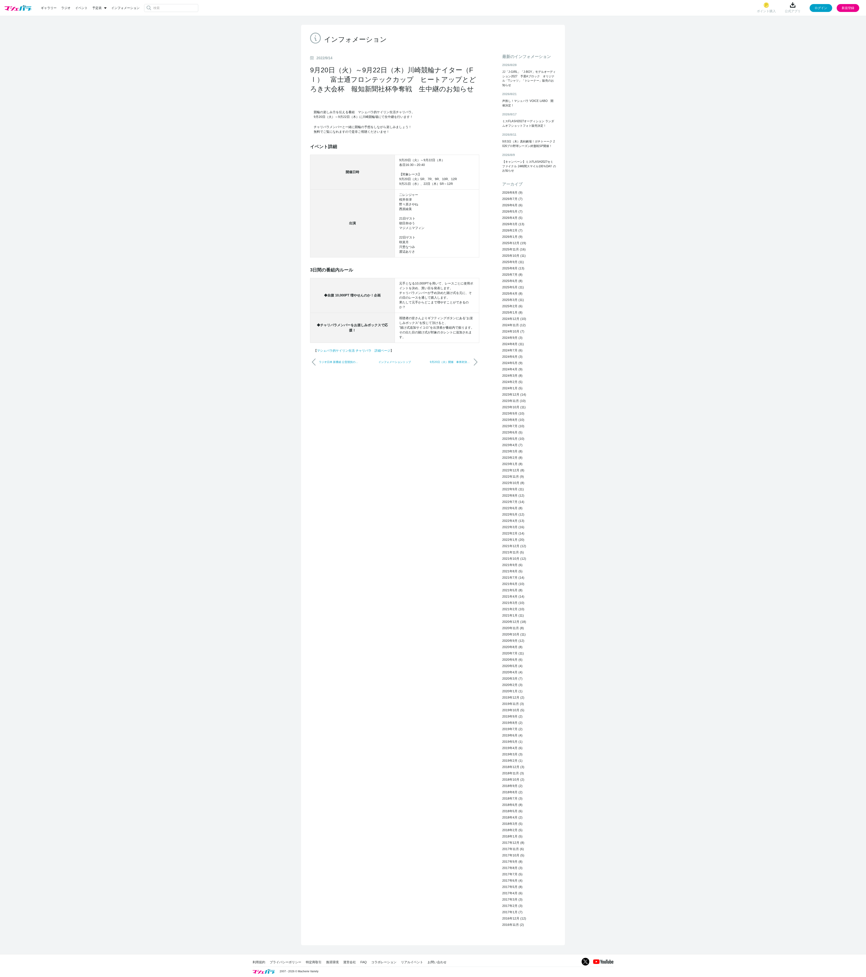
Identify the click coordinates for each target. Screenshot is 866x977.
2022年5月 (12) (513, 514)
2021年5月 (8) (512, 590)
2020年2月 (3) (512, 685)
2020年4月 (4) (512, 672)
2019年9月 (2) (512, 716)
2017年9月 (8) (512, 861)
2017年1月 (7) (512, 912)
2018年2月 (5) (512, 830)
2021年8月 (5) (512, 571)
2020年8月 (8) (512, 647)
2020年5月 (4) (512, 666)
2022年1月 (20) (513, 539)
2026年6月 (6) (512, 205)
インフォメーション (125, 8)
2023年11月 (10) (514, 401)
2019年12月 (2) (513, 697)
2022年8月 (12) (513, 495)
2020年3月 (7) (512, 678)
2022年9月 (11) (513, 489)
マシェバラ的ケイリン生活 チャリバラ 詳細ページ (353, 350)
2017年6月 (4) (512, 880)
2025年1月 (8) (512, 312)
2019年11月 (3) (513, 704)
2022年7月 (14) (513, 502)
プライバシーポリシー (285, 962)
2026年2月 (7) (512, 230)
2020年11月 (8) (513, 628)
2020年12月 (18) (514, 622)
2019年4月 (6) (512, 748)
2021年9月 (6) (512, 565)
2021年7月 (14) (513, 577)
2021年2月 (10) (513, 609)
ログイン (821, 8)
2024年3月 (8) (512, 375)
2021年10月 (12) (514, 558)
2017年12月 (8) (513, 842)
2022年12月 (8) (513, 470)
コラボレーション (383, 962)
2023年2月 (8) (512, 457)
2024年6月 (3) (512, 356)
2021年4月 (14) (513, 596)
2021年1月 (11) (513, 615)
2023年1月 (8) (512, 464)
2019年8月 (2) (512, 723)
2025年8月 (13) (513, 268)
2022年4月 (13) (513, 521)
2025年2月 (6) (512, 306)
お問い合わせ (437, 962)
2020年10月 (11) (514, 634)
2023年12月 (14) (514, 394)
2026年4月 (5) (512, 218)
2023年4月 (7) (512, 445)
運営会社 (349, 962)
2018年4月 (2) (512, 817)
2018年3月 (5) (512, 824)
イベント (81, 8)
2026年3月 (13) (513, 224)
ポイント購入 (766, 11)
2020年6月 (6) (512, 659)
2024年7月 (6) (512, 350)
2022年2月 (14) (513, 533)
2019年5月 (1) (512, 741)
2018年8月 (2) (512, 792)
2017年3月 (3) (512, 899)
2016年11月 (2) (513, 925)
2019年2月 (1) (512, 760)
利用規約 (259, 962)
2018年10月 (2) (513, 779)
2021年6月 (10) (513, 584)
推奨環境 (332, 962)
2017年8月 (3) (512, 868)
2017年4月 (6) (512, 893)
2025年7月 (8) (512, 274)
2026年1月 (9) (512, 237)
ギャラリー (49, 8)
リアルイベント (412, 962)
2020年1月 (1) (512, 691)
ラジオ (66, 8)
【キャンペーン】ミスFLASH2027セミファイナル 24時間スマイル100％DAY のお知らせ (529, 166)
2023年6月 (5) (512, 432)
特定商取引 (314, 962)
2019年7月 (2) (512, 729)
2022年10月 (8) (513, 483)
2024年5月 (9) (512, 363)
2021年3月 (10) (513, 603)
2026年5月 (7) (512, 211)
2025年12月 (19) (514, 243)
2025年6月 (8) (512, 281)
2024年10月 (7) (513, 331)
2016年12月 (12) (514, 918)
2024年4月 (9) (512, 369)
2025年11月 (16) (514, 249)
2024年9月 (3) (512, 337)
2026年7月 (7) (512, 199)
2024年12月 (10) (514, 319)
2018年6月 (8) (512, 805)
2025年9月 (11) (513, 262)
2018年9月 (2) (512, 786)
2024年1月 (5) (512, 388)
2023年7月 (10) (513, 426)
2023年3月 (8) (512, 451)
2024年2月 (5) (512, 382)
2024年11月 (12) (514, 325)
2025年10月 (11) (514, 255)
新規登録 (848, 8)
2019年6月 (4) (512, 735)
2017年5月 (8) (512, 887)
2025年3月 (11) (513, 300)
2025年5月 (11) (513, 287)
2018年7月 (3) (512, 798)
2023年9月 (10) (513, 413)
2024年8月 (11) (513, 344)
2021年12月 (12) (514, 546)
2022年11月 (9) (513, 476)
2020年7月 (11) (513, 653)
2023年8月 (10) (513, 420)
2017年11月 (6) (513, 849)
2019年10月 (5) (513, 710)
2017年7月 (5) (512, 874)
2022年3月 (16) (513, 527)
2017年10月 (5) (513, 855)
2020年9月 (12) (513, 640)
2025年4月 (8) (512, 293)
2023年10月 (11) (514, 407)
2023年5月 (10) (513, 438)
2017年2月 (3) (512, 906)
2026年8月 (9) (512, 192)
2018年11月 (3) (513, 773)
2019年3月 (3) (512, 754)
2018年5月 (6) (512, 811)
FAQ (363, 962)
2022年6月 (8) (512, 508)
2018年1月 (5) (512, 836)
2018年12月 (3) (513, 767)
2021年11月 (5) (513, 552)
